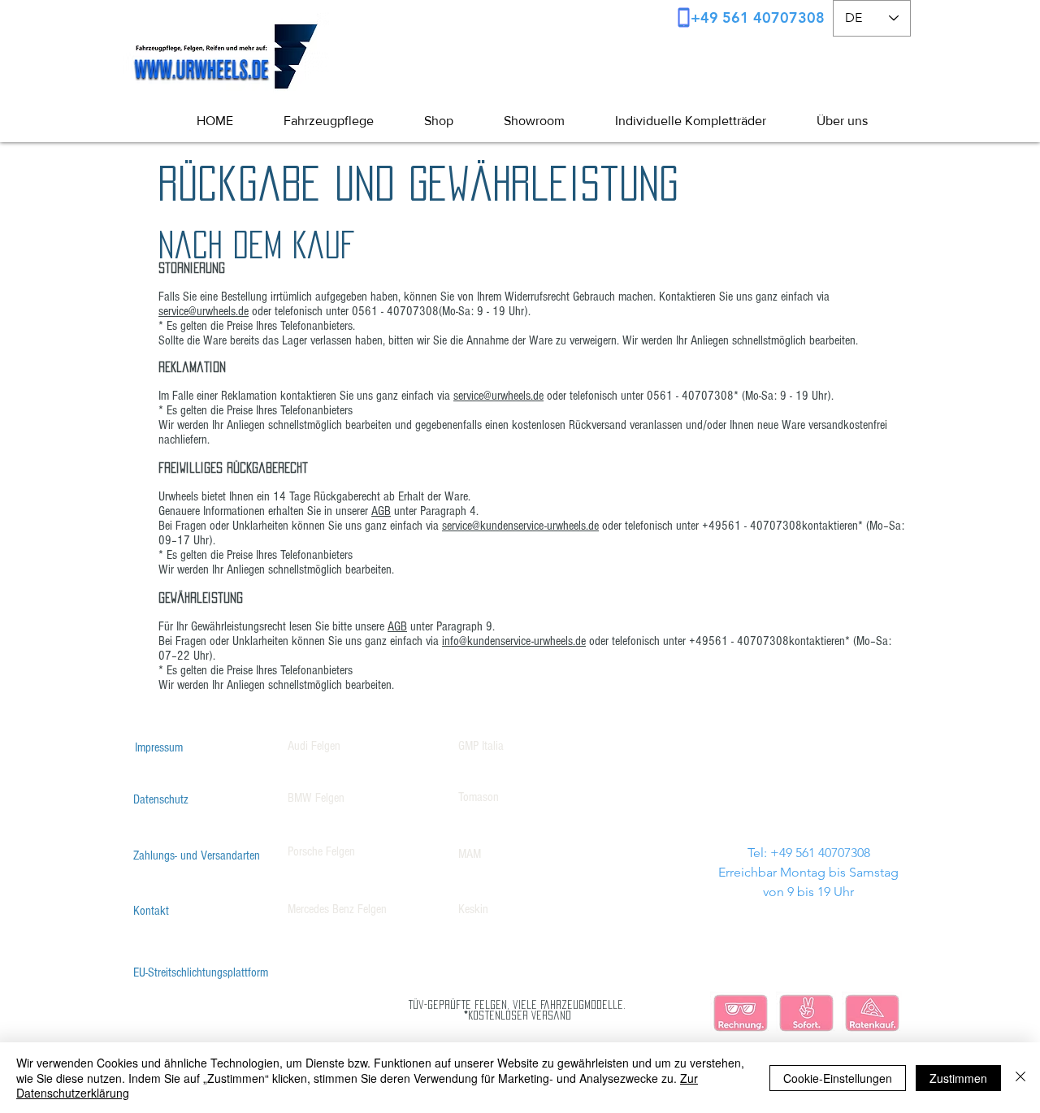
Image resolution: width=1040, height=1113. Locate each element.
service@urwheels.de (203, 311)
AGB (381, 511)
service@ (461, 525)
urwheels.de (573, 525)
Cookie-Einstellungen (837, 1078)
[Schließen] (1020, 1077)
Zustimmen (958, 1078)
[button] (829, 121)
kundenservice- (513, 525)
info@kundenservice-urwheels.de (514, 641)
